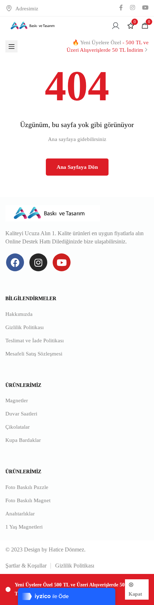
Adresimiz (26, 8)
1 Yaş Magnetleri (24, 527)
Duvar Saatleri (21, 414)
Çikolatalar (17, 427)
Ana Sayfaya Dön (77, 167)
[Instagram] (38, 262)
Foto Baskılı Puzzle (26, 487)
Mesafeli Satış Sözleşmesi (33, 354)
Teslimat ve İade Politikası (34, 340)
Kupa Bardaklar (23, 440)
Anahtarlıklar (20, 513)
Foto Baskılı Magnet (27, 500)
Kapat (135, 594)
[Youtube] (62, 262)
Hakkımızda (19, 314)
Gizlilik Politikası (24, 327)
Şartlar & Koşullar (26, 566)
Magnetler (16, 400)
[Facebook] (15, 262)
